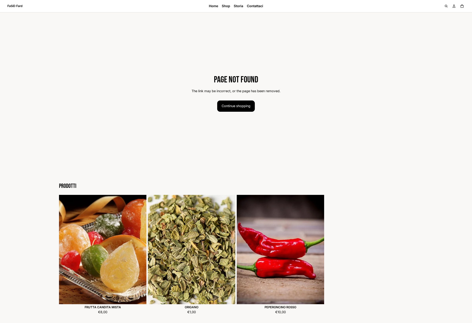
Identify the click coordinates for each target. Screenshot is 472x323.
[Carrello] (462, 6)
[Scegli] (140, 298)
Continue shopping (236, 106)
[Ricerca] (446, 6)
